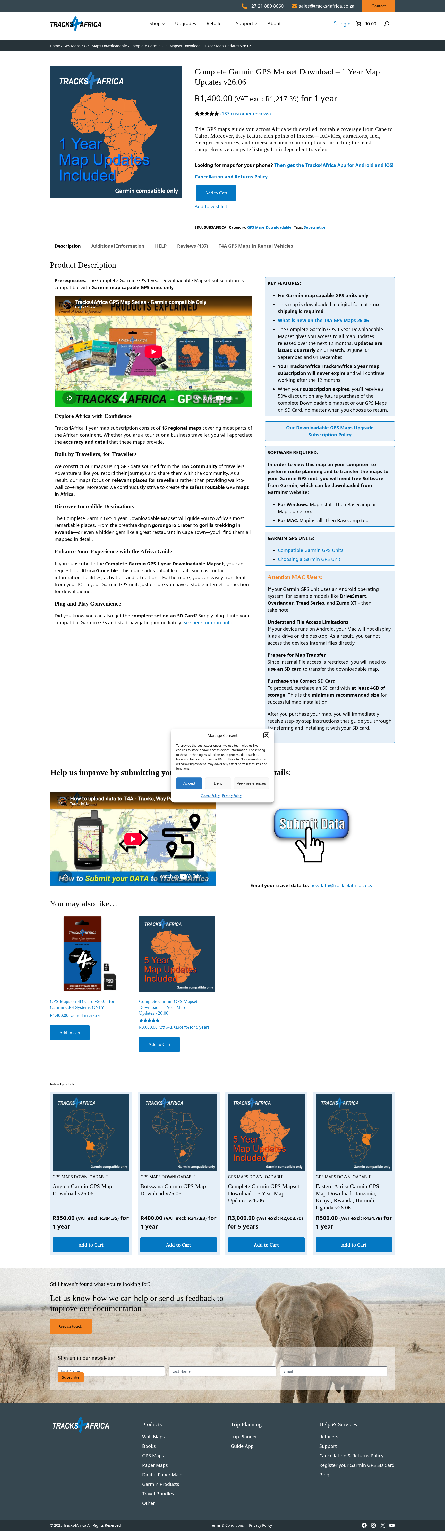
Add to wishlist (211, 206)
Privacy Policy (232, 795)
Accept (189, 783)
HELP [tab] (161, 246)
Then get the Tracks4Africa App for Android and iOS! (333, 165)
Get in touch (70, 1326)
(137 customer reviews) (245, 113)
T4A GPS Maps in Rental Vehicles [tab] (256, 246)
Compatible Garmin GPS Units (311, 550)
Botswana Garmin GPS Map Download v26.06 (173, 1190)
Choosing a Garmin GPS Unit (309, 559)
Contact (378, 5)
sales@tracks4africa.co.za (326, 6)
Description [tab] (68, 246)
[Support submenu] (255, 23)
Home (55, 45)
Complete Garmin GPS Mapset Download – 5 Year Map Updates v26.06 (263, 1193)
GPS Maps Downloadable (105, 45)
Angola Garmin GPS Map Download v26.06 (82, 1190)
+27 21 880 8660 (266, 6)
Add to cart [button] (69, 1032)
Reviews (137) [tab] (192, 246)
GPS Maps (72, 45)
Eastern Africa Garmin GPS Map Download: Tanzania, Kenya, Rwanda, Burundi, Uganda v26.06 (347, 1197)
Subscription (315, 227)
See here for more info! (208, 622)
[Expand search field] (387, 23)
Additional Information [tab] (117, 246)
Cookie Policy (210, 795)
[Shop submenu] (163, 23)
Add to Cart (216, 192)
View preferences (251, 783)
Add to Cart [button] (159, 1044)
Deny (218, 783)
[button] (266, 735)
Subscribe (70, 1377)
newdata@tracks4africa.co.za (342, 885)
